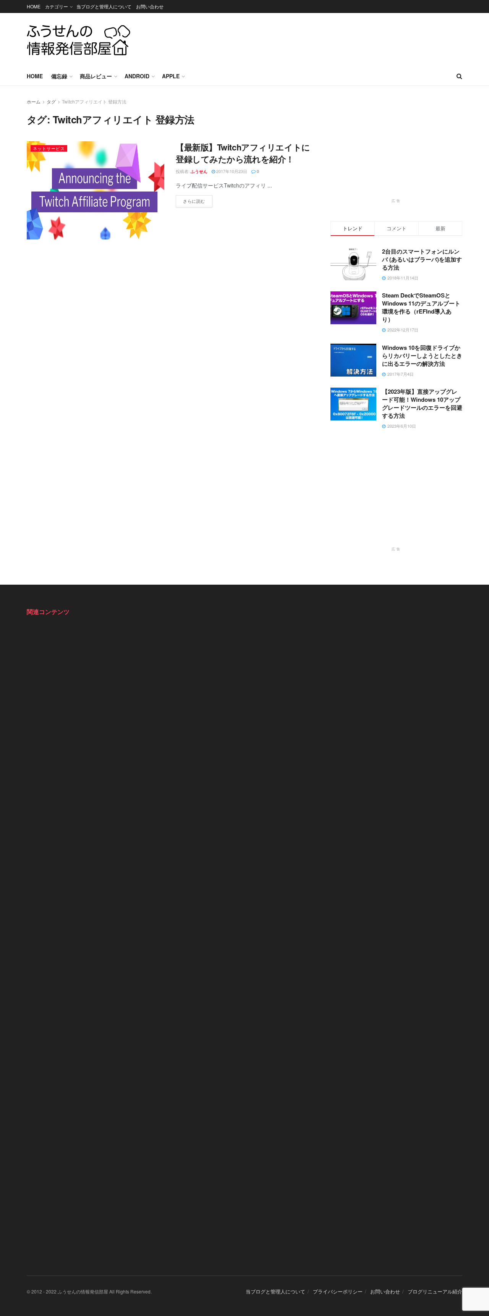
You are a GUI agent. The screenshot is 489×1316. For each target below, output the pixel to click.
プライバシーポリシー (338, 1291)
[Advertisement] (323, 38)
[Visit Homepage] (79, 40)
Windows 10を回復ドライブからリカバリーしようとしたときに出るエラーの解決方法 (422, 355)
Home (35, 76)
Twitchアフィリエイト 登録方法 (94, 101)
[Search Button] (459, 76)
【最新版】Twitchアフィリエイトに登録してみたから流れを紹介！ (243, 153)
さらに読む (197, 199)
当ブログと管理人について (103, 6)
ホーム (33, 101)
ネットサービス (49, 148)
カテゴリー (56, 6)
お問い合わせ (150, 6)
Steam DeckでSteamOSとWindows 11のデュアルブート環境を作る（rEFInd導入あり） (421, 307)
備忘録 (59, 76)
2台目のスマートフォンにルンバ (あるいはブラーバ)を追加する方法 (422, 259)
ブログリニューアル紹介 (435, 1291)
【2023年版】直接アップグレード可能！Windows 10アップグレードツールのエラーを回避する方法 (422, 403)
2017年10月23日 (231, 171)
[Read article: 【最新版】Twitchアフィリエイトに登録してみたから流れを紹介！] (95, 190)
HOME (33, 6)
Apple (171, 76)
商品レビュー (96, 76)
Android (137, 76)
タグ (51, 101)
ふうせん (199, 171)
